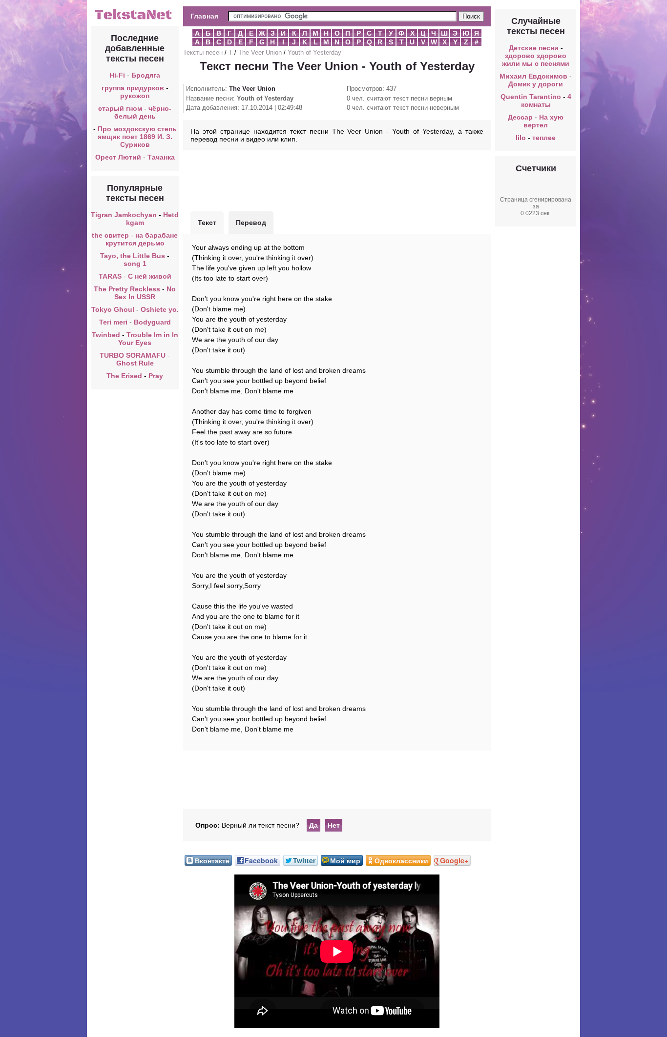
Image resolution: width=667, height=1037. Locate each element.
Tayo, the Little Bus (132, 256)
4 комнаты (546, 100)
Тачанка (161, 157)
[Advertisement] (337, 180)
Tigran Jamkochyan (124, 215)
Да (313, 825)
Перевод (251, 222)
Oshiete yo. (160, 309)
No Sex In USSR (145, 293)
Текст (207, 222)
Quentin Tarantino (530, 97)
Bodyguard (152, 322)
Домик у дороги (535, 84)
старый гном (120, 108)
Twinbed (106, 335)
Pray (155, 376)
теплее (544, 138)
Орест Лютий (118, 157)
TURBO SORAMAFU (133, 355)
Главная (204, 16)
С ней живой (149, 276)
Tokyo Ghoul (112, 309)
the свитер (110, 235)
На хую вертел (543, 121)
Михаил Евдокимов (533, 76)
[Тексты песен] (135, 18)
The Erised (124, 376)
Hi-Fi (117, 75)
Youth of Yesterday (314, 52)
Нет (334, 825)
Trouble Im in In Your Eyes (148, 338)
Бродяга (145, 75)
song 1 (135, 263)
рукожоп (134, 96)
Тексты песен (203, 52)
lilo (521, 138)
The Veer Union (260, 52)
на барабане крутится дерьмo (141, 239)
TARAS (110, 276)
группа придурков (133, 88)
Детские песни (534, 48)
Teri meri (113, 322)
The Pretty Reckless (127, 289)
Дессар (520, 117)
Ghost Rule (135, 363)
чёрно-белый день (143, 112)
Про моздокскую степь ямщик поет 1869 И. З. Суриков (137, 136)
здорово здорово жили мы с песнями (535, 59)
